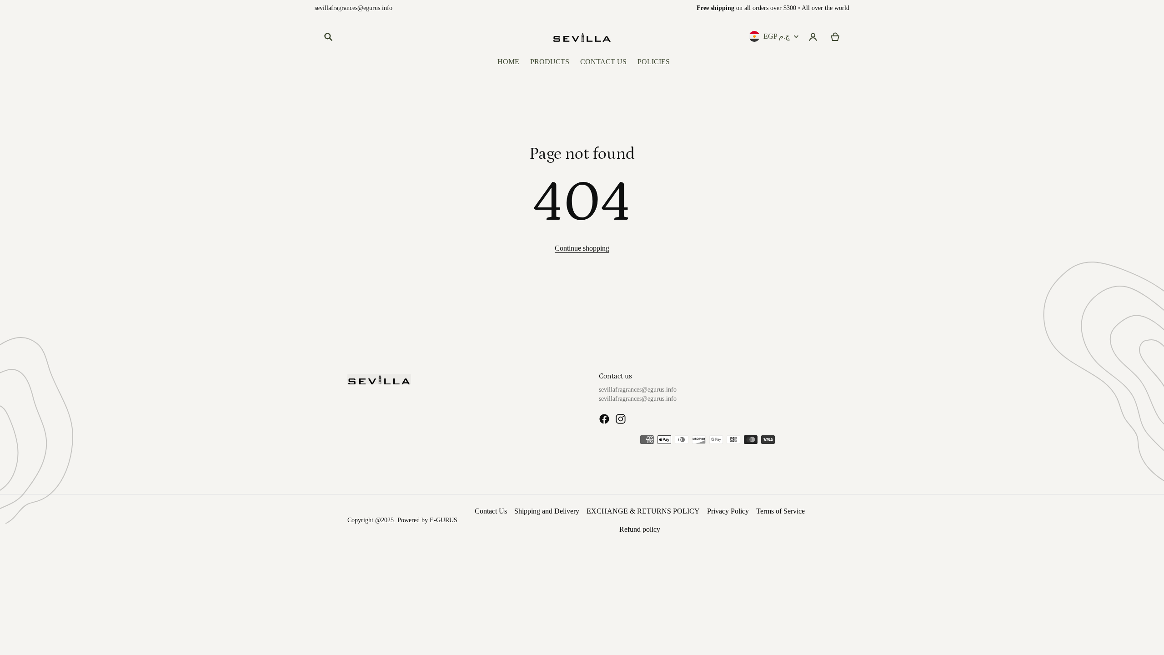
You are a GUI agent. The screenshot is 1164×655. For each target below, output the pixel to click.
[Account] (813, 36)
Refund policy (639, 529)
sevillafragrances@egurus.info (353, 8)
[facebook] (604, 419)
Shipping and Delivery (546, 511)
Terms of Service (780, 511)
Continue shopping (582, 248)
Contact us (615, 376)
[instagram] (620, 419)
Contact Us (491, 511)
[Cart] (835, 36)
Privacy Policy (728, 511)
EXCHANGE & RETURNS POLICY (643, 511)
